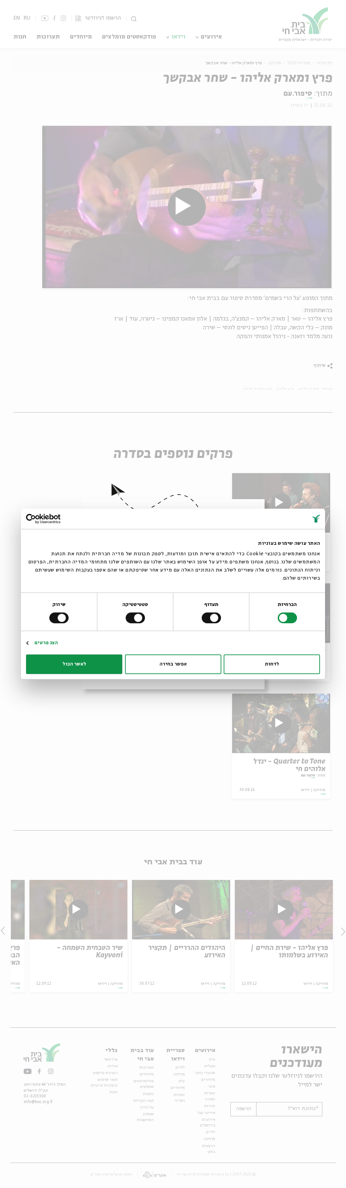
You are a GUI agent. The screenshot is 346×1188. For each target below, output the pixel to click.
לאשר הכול (74, 664)
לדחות (272, 664)
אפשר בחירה (173, 664)
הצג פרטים (46, 642)
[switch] (212, 617)
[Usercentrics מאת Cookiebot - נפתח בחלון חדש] (55, 519)
